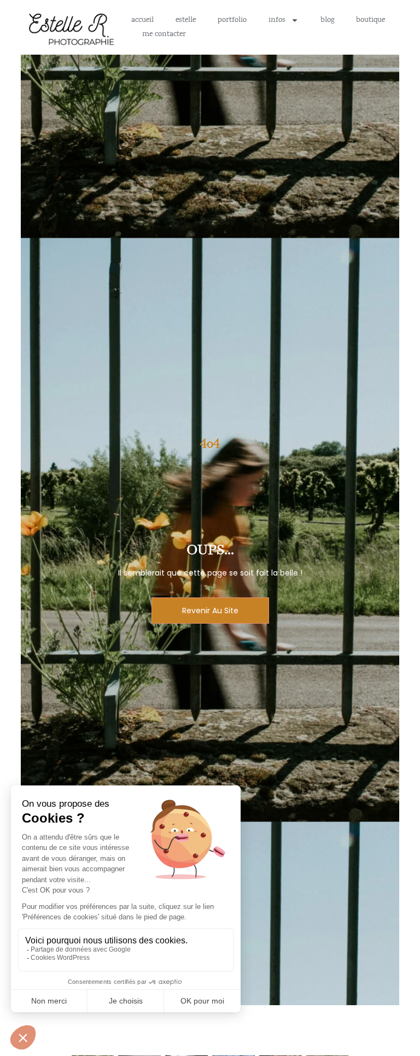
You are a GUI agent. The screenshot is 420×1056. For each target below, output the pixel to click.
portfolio (232, 20)
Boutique (370, 20)
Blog (327, 20)
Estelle (186, 20)
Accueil (142, 20)
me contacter (164, 34)
